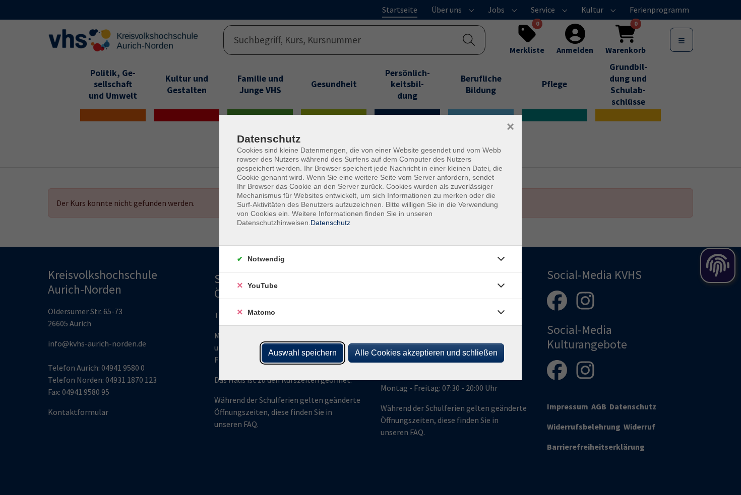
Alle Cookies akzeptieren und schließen (426, 352)
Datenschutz (330, 223)
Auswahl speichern (302, 352)
